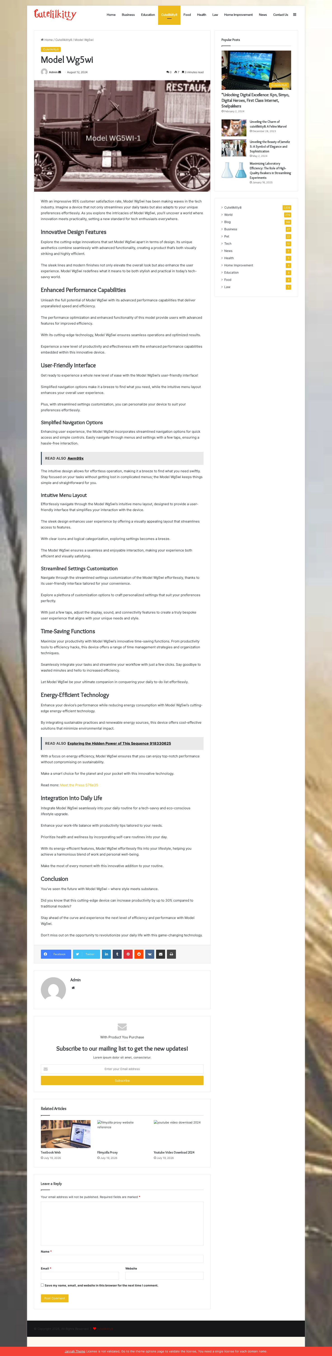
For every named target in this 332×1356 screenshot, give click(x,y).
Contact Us (280, 15)
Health (201, 15)
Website (131, 1268)
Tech (227, 243)
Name (46, 1251)
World (228, 214)
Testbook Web (51, 1152)
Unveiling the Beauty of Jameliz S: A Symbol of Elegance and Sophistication (270, 146)
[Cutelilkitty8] (55, 14)
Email (46, 1268)
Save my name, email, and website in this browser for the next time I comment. (101, 1285)
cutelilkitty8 (105, 1328)
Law (215, 15)
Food (187, 15)
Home (111, 15)
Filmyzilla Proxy (107, 1152)
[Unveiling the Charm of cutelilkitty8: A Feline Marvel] (234, 127)
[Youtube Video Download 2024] (178, 1134)
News (263, 15)
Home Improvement (238, 15)
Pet (226, 236)
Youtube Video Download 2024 (174, 1152)
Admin (53, 72)
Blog (227, 222)
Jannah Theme (75, 1351)
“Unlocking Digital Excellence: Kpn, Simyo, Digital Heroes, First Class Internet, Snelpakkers (255, 100)
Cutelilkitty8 (169, 15)
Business (128, 15)
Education (148, 15)
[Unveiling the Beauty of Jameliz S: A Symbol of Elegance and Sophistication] (234, 148)
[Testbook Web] (66, 1134)
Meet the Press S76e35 (79, 785)
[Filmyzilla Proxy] (122, 1134)
